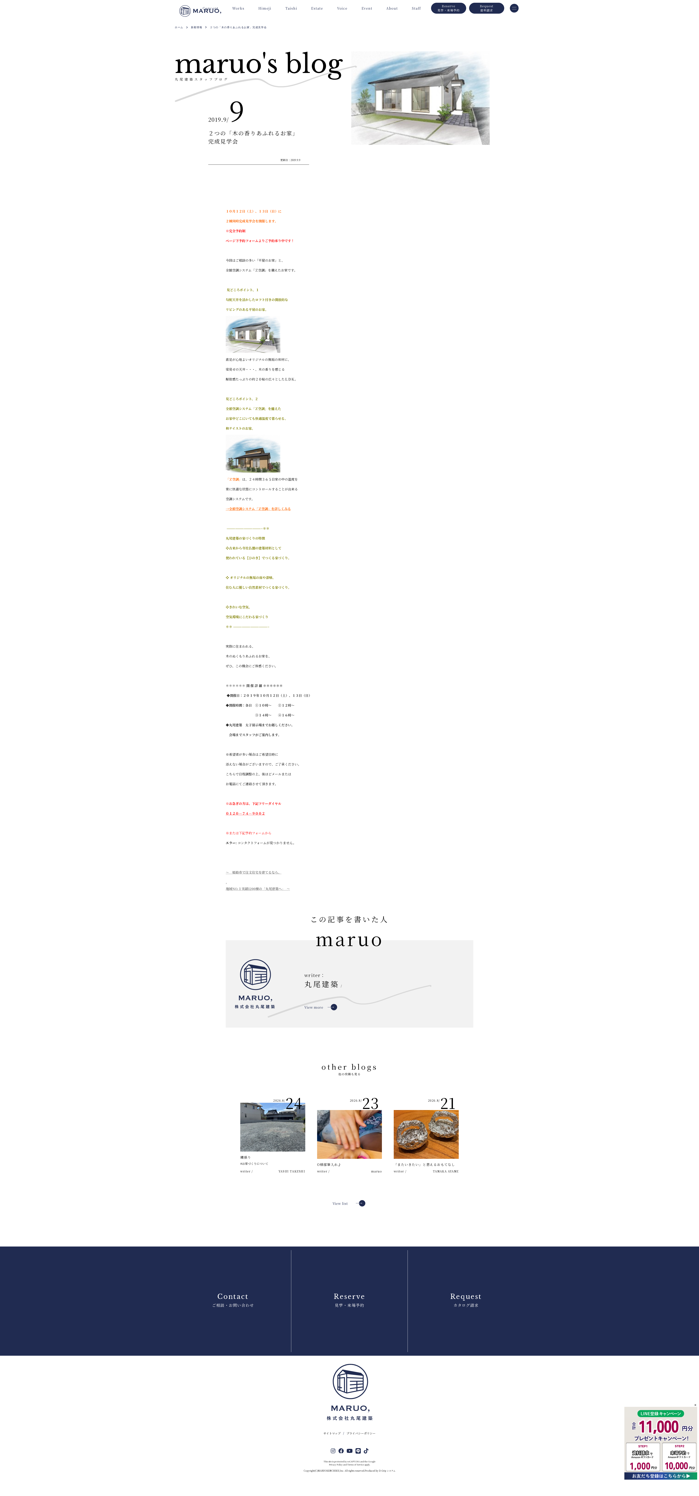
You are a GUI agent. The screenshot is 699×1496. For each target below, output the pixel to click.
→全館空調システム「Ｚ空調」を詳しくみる (258, 508)
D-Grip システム (387, 1470)
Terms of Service (355, 1464)
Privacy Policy (336, 1464)
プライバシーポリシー (361, 1433)
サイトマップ (332, 1433)
